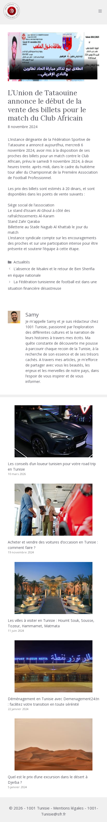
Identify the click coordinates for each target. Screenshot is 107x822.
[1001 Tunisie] (12, 11)
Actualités (22, 262)
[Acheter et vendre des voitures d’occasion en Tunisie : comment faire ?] (53, 532)
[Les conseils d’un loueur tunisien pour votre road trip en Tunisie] (53, 454)
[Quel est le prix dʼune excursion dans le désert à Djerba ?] (53, 767)
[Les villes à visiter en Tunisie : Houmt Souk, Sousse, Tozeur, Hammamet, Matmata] (53, 611)
